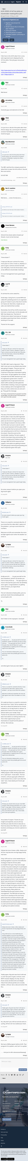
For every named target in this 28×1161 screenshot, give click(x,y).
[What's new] (23, 2)
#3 (24, 106)
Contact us (3, 1129)
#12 (24, 461)
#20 (24, 846)
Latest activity (6, 1108)
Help (2, 1137)
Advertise (3, 1143)
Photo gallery (17, 1105)
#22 (24, 1000)
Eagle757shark (5, 16)
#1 (24, 52)
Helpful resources (18, 1108)
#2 (24, 88)
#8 (24, 253)
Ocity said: (4, 342)
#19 (24, 796)
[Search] (26, 2)
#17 (24, 679)
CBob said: (4, 152)
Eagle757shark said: (7, 924)
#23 (24, 1040)
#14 (24, 550)
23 (26, 52)
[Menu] (2, 1)
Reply (25, 77)
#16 (24, 632)
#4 (24, 124)
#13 (24, 508)
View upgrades (7, 1119)
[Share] (22, 52)
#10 (24, 338)
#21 (24, 920)
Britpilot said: (5, 512)
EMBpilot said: (5, 684)
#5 (24, 147)
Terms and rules (4, 1132)
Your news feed (6, 1105)
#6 (24, 194)
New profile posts (6, 1103)
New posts (5, 1101)
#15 (24, 615)
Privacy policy (4, 1135)
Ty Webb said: (5, 637)
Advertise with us (18, 1101)
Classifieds (16, 1103)
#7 (24, 231)
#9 (24, 289)
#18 (24, 739)
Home (2, 1140)
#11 (24, 411)
